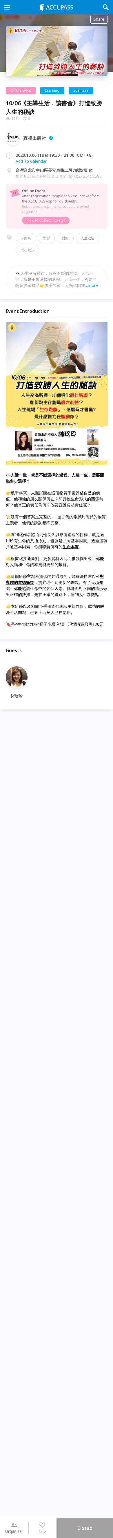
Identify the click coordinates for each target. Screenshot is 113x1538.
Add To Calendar (31, 161)
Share (99, 19)
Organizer (14, 1531)
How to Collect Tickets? (46, 220)
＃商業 (26, 238)
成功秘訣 (27, 249)
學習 (46, 238)
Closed (84, 1528)
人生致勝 (87, 238)
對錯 (65, 238)
